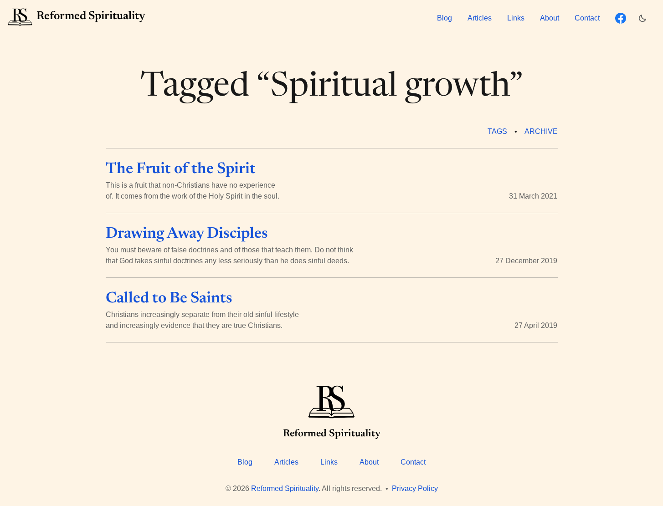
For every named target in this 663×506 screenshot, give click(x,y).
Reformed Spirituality (285, 488)
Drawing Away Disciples (187, 234)
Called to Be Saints (169, 299)
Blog (444, 18)
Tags (497, 131)
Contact (587, 18)
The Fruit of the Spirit (181, 169)
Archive (541, 131)
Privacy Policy (415, 488)
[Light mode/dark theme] (645, 18)
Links (515, 18)
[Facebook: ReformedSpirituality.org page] (620, 18)
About (549, 18)
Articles (480, 18)
